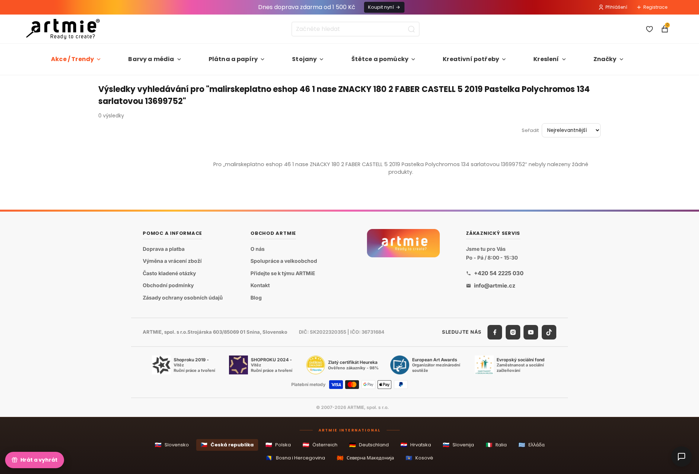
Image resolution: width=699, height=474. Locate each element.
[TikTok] (549, 332)
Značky (605, 59)
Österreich (320, 445)
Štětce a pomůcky (380, 59)
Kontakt (260, 285)
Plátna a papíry (233, 59)
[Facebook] (494, 332)
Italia (496, 445)
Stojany (304, 59)
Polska (278, 445)
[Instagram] (513, 332)
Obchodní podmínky (168, 285)
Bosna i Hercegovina (295, 458)
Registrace (655, 7)
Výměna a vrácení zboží (172, 261)
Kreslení (546, 59)
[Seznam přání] (649, 29)
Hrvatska (415, 445)
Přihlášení (616, 7)
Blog (256, 297)
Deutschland (369, 445)
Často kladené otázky (169, 273)
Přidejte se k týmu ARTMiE (282, 273)
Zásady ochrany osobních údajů (183, 297)
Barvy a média (151, 59)
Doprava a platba (164, 249)
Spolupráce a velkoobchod (283, 261)
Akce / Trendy (72, 59)
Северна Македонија (365, 458)
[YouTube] (531, 332)
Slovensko (172, 445)
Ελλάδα (531, 445)
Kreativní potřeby (471, 59)
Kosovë (419, 458)
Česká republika (227, 445)
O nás (257, 249)
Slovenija (458, 445)
